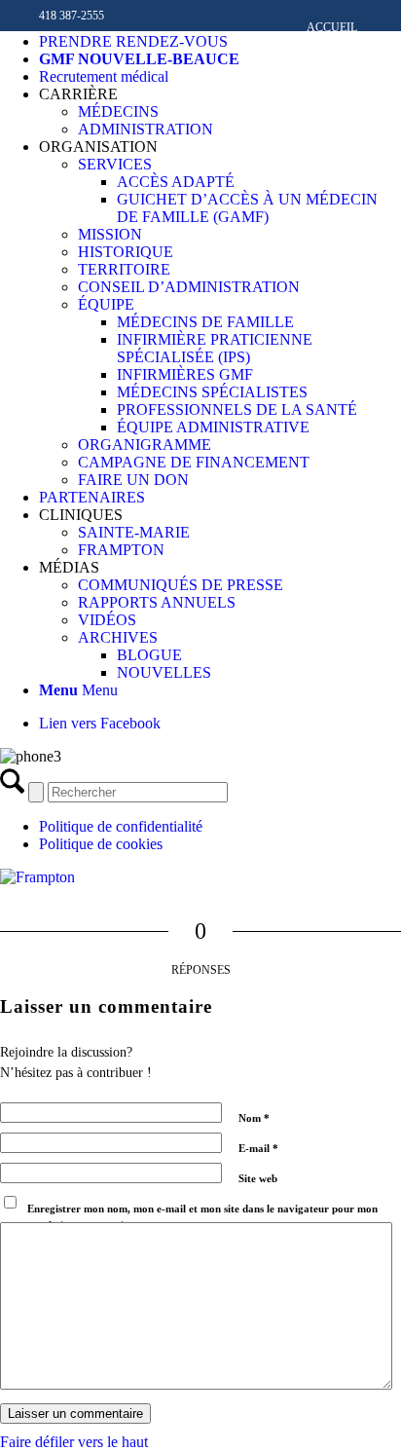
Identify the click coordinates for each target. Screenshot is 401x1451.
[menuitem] (220, 42)
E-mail (258, 1148)
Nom (254, 1118)
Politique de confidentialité (120, 826)
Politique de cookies (101, 844)
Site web (257, 1178)
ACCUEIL (332, 27)
